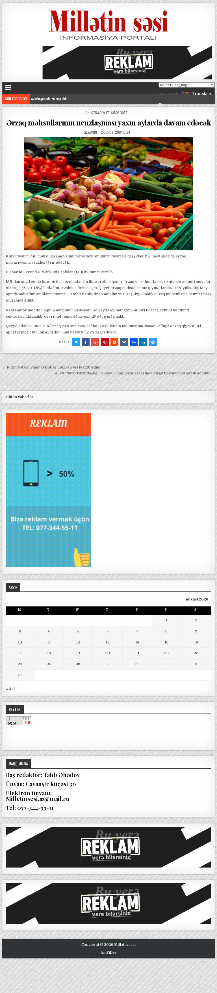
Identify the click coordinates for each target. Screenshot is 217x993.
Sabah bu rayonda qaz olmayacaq (54, 99)
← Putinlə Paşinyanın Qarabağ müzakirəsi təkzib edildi (51, 367)
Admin (92, 132)
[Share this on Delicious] (153, 342)
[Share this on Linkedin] (143, 342)
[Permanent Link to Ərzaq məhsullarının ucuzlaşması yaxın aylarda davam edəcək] (108, 193)
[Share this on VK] (124, 342)
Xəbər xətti (119, 112)
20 (107, 653)
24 (20, 664)
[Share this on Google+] (95, 342)
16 (196, 642)
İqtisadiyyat (99, 112)
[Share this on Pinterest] (105, 342)
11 (49, 642)
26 (78, 664)
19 (78, 653)
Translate (201, 93)
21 (137, 653)
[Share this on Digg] (134, 342)
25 (49, 664)
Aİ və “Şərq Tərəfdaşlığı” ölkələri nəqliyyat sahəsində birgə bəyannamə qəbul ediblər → (135, 373)
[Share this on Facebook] (86, 342)
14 (137, 642)
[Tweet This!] (76, 342)
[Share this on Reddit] (114, 342)
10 (20, 642)
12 (78, 642)
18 (49, 653)
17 (20, 653)
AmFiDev (109, 953)
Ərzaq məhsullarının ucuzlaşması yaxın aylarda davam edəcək (108, 122)
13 (108, 642)
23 (196, 653)
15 (166, 642)
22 (166, 653)
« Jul (10, 689)
